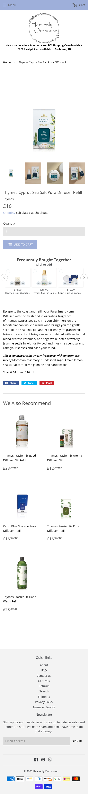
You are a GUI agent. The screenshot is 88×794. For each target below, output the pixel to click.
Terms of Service (44, 707)
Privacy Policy (44, 702)
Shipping (9, 213)
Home (7, 62)
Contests (44, 681)
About (44, 665)
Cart (81, 5)
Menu (12, 5)
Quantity (9, 223)
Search (44, 691)
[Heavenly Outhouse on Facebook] (36, 760)
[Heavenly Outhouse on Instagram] (50, 760)
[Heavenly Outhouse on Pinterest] (43, 760)
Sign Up (77, 741)
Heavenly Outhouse (45, 771)
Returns (44, 686)
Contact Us (44, 676)
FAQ (44, 670)
